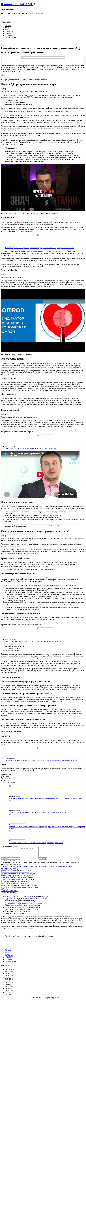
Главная (8, 26)
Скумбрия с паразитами (9, 891)
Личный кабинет (11, 37)
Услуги (7, 28)
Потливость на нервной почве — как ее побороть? (23, 906)
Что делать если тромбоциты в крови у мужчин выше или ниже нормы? (31, 448)
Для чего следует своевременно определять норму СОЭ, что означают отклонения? (39, 812)
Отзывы (8, 33)
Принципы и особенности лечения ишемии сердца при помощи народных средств (34, 641)
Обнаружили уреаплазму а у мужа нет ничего (17, 879)
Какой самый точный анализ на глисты (15, 872)
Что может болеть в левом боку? (16, 913)
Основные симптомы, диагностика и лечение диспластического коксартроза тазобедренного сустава (41, 760)
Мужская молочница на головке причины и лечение (19, 887)
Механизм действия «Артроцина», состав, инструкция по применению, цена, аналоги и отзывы (39, 248)
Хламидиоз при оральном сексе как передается (18, 876)
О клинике (9, 35)
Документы (9, 31)
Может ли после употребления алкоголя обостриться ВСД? (26, 898)
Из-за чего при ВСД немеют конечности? (20, 902)
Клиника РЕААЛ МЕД (18, 4)
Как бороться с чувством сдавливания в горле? (22, 909)
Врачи (7, 29)
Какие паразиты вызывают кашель (13, 883)
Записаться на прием (6, 17)
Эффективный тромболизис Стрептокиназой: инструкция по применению (36, 843)
